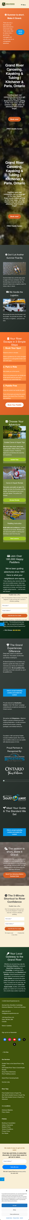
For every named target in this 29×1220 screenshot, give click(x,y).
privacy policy (22, 1171)
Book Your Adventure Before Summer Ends (14, 875)
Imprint (21, 1217)
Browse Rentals (14, 500)
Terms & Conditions (7, 1129)
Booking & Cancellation (8, 1123)
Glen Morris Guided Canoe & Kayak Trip (13, 1095)
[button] (26, 1190)
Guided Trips (14, 459)
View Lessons (14, 538)
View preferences (14, 1214)
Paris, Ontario (6, 1112)
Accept (14, 1205)
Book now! (14, 119)
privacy (15, 933)
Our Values (5, 1133)
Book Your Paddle (14, 405)
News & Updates (7, 1026)
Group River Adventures (9, 1072)
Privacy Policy (16, 1217)
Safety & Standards (7, 1125)
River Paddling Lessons (9, 1074)
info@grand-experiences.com (10, 1013)
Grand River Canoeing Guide (10, 1078)
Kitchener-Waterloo (7, 1110)
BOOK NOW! (20, 32)
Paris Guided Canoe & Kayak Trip (11, 1093)
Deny (14, 1210)
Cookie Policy (9, 1217)
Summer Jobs (6, 1082)
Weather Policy (6, 1127)
